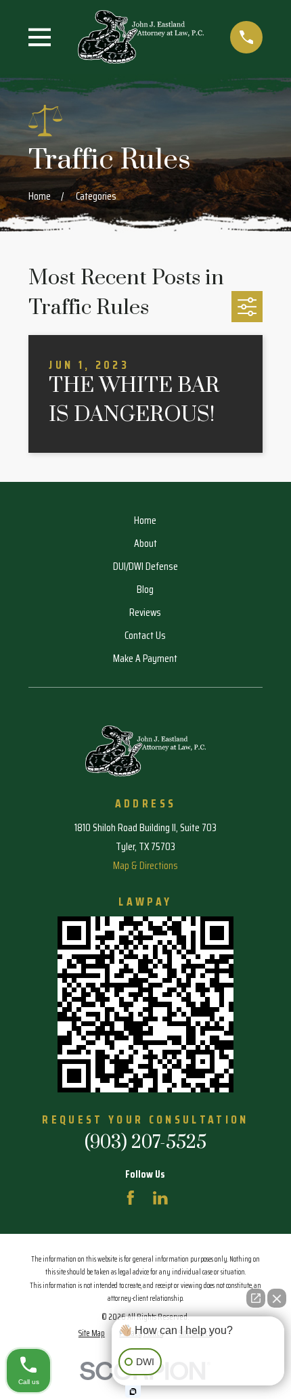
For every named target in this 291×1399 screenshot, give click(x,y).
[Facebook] (130, 1198)
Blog (145, 589)
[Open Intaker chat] (133, 1391)
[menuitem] (92, 1333)
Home (145, 520)
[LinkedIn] (160, 1198)
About (145, 543)
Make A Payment (145, 658)
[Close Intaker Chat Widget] (276, 1298)
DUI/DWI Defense (145, 566)
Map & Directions (145, 865)
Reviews (145, 612)
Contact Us (145, 635)
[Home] (141, 37)
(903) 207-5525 (145, 1142)
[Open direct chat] (255, 1298)
